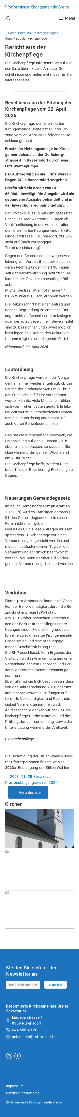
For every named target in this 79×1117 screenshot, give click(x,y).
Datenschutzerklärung (23, 1093)
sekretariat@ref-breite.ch (33, 1036)
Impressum (14, 1086)
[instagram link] (9, 1056)
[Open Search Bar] (8, 18)
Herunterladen (30, 792)
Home (12, 33)
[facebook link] (17, 1056)
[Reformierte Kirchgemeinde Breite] (36, 8)
